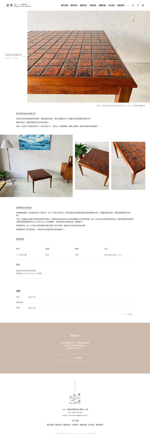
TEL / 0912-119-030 (75, 412)
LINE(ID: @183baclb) (29, 273)
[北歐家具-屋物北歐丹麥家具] (19, 5)
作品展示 (111, 5)
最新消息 (74, 5)
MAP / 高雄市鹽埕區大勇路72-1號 (75, 409)
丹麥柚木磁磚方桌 (138, 106)
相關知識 (102, 5)
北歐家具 (92, 5)
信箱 (18, 308)
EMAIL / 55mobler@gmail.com (75, 415)
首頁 (98, 106)
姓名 (18, 297)
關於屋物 (64, 5)
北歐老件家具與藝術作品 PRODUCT (114, 106)
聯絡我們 (120, 5)
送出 (130, 314)
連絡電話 (19, 302)
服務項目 (83, 5)
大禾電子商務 (91, 433)
